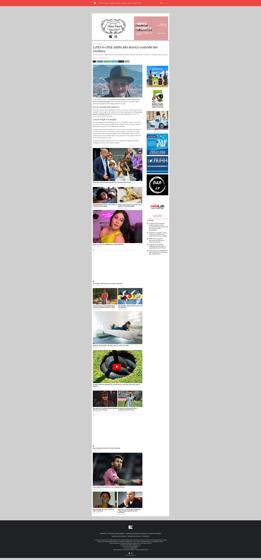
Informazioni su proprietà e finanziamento (136, 533)
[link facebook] (161, 3)
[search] (167, 3)
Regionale (123, 3)
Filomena (95, 58)
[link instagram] (163, 3)
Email (127, 61)
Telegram (115, 61)
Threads (121, 61)
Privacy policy (145, 536)
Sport (139, 3)
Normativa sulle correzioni (134, 536)
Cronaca (101, 3)
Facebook (100, 61)
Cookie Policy (103, 533)
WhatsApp (107, 61)
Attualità (111, 3)
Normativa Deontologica (154, 533)
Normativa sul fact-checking (119, 536)
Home (94, 44)
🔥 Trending (150, 220)
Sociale (129, 3)
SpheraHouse (132, 555)
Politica (106, 3)
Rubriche (134, 3)
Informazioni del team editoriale (116, 533)
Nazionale (117, 3)
